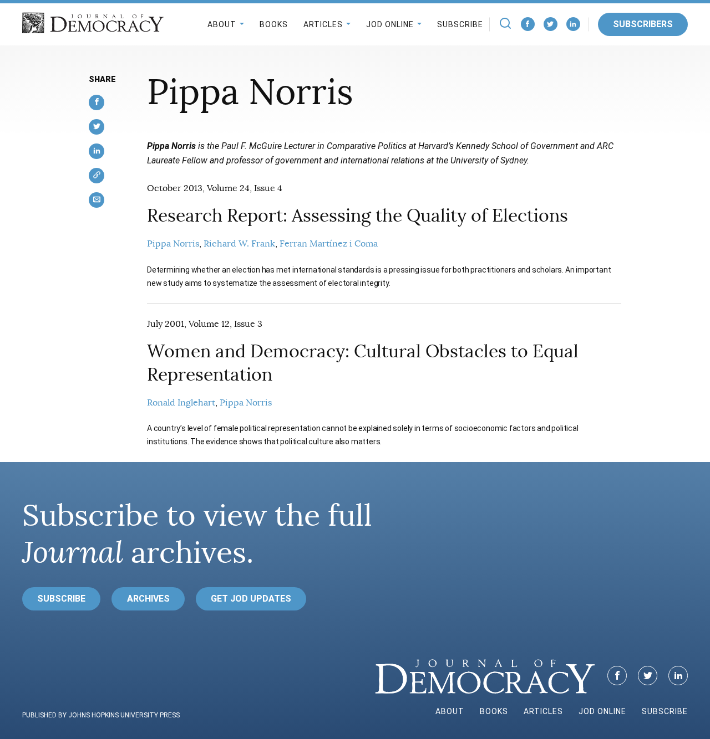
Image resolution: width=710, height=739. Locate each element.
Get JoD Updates (251, 598)
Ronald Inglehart (181, 402)
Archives (148, 598)
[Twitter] (550, 24)
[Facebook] (528, 24)
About (221, 24)
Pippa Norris (173, 243)
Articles (323, 24)
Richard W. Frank (239, 243)
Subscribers (643, 24)
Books (274, 24)
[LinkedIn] (573, 24)
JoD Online (390, 24)
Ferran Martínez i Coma (329, 243)
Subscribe (460, 24)
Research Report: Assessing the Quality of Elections (357, 215)
